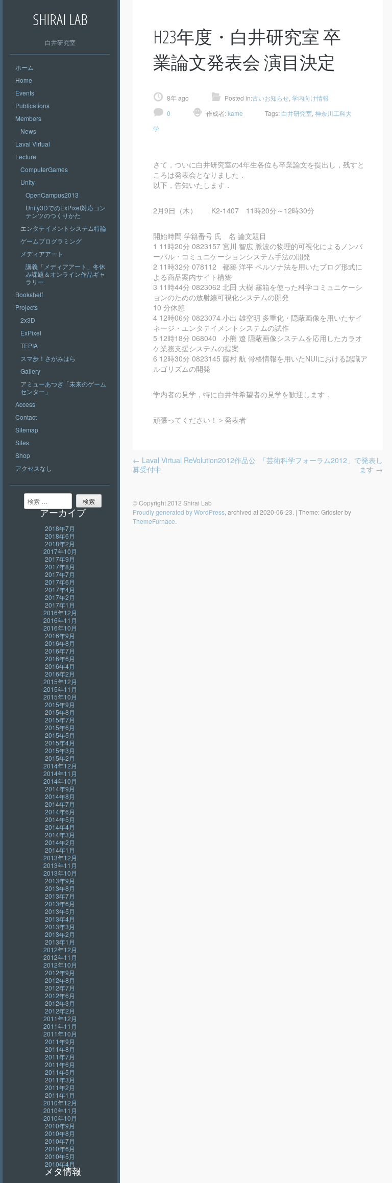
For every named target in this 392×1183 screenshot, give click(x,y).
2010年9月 (60, 1125)
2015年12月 (60, 681)
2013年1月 (60, 941)
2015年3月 (60, 750)
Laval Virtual (32, 143)
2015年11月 (60, 689)
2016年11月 (60, 620)
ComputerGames (44, 169)
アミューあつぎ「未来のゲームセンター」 (63, 387)
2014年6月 (60, 811)
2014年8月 (60, 796)
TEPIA (29, 345)
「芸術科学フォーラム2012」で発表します (321, 464)
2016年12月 (60, 612)
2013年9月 (60, 880)
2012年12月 (60, 949)
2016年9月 (60, 635)
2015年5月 (60, 735)
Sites (22, 442)
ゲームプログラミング (51, 240)
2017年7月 (60, 574)
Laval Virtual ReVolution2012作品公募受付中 (194, 464)
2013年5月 (60, 911)
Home (23, 80)
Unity (27, 182)
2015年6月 (60, 727)
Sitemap (26, 429)
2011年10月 (60, 1033)
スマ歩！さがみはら (48, 358)
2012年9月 (60, 972)
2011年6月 (60, 1064)
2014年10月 (60, 781)
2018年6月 (60, 536)
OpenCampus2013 (52, 194)
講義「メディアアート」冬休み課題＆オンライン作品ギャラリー (65, 274)
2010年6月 (60, 1148)
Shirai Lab (60, 19)
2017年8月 (60, 566)
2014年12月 (60, 765)
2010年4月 (60, 1164)
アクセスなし (33, 468)
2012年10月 (60, 964)
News (28, 131)
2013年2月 (60, 934)
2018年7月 (60, 528)
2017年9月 (60, 558)
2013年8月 (60, 888)
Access (25, 404)
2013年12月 (60, 857)
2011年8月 (60, 1049)
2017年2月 (60, 597)
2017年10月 (60, 551)
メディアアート (41, 253)
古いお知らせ (270, 97)
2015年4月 (60, 742)
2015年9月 (60, 704)
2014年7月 (60, 804)
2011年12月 (60, 1018)
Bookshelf (29, 294)
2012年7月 (60, 987)
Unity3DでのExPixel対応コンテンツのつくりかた (66, 211)
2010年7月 (60, 1141)
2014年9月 (60, 788)
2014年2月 (60, 842)
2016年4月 (60, 666)
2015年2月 (60, 758)
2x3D (27, 320)
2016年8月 (60, 643)
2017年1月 (60, 604)
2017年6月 (60, 581)
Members (28, 118)
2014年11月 (60, 773)
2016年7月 (60, 650)
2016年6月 (60, 658)
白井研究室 (296, 113)
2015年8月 (60, 712)
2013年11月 (60, 865)
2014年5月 (60, 819)
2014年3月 (60, 834)
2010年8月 (60, 1133)
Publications (32, 105)
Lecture (25, 156)
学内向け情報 (310, 97)
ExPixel (30, 332)
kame (234, 113)
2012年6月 (60, 995)
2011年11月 (60, 1026)
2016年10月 (60, 627)
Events (24, 92)
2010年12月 (60, 1102)
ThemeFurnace (154, 521)
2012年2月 (60, 1010)
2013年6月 (60, 903)
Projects (26, 307)
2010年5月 (60, 1156)
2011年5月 (60, 1072)
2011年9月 (60, 1041)
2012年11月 (60, 957)
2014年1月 (60, 850)
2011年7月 (60, 1056)
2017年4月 (60, 589)
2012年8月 (60, 980)
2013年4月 (60, 918)
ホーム (24, 67)
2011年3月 (60, 1079)
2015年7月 (60, 719)
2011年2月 (60, 1087)
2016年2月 (60, 673)
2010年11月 (60, 1110)
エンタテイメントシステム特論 (63, 228)
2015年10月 (60, 696)
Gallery (30, 371)
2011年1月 (60, 1095)
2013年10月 (60, 872)
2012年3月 (60, 1003)
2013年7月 (60, 895)
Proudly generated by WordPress (179, 512)
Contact (26, 417)
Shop (22, 455)
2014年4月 (60, 827)
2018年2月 (60, 543)
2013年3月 (60, 926)
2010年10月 (60, 1118)
